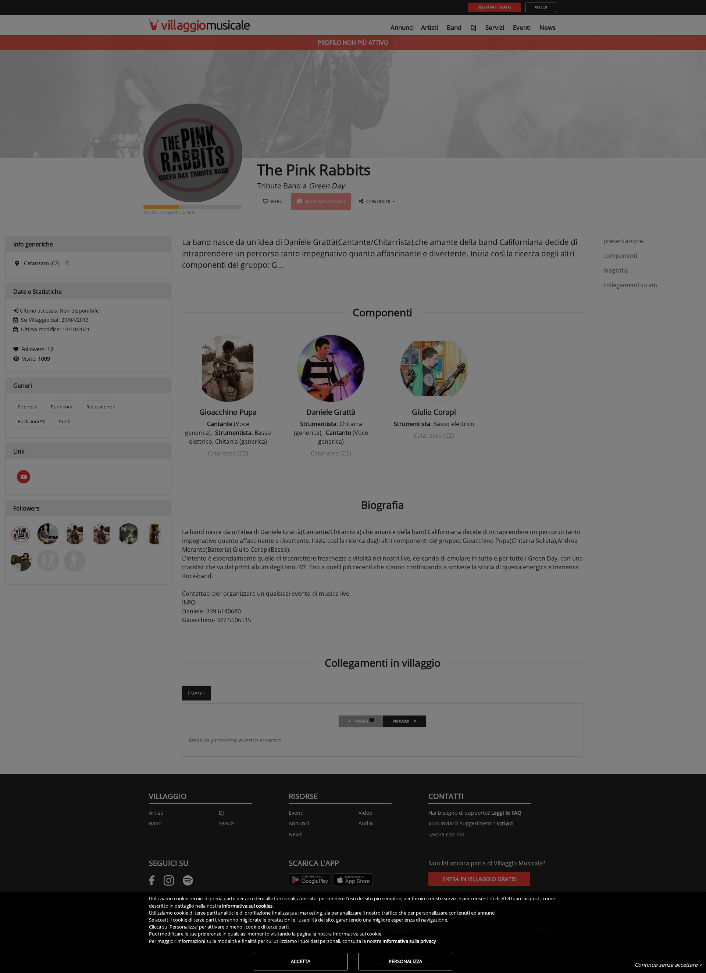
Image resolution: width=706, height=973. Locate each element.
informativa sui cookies (247, 905)
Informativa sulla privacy (409, 941)
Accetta (300, 961)
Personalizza (405, 961)
